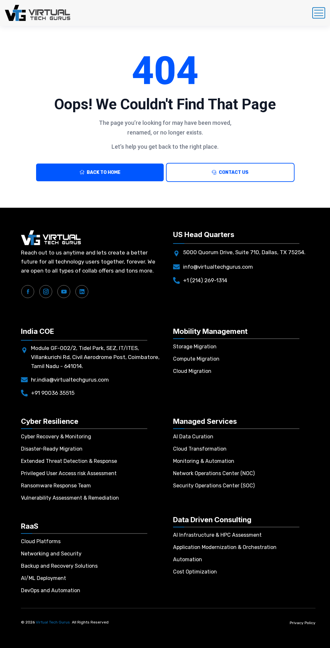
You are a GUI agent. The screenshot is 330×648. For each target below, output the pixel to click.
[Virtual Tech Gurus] (37, 13)
